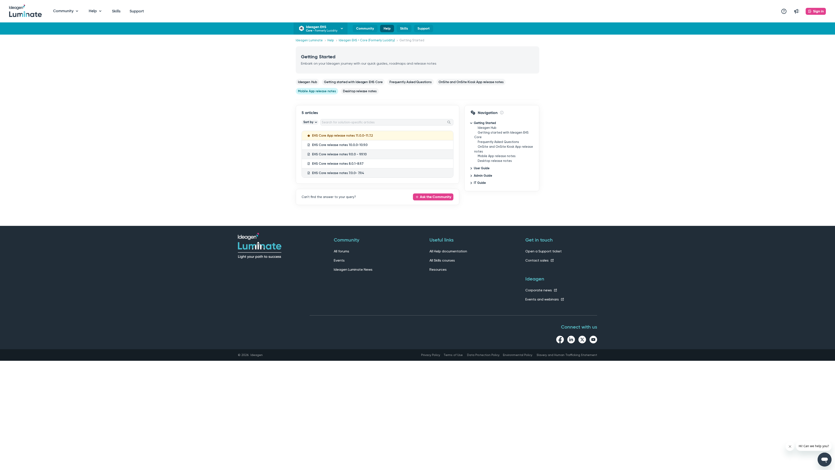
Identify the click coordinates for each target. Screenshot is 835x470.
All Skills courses (442, 260)
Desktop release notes (495, 161)
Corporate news (539, 290)
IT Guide (480, 183)
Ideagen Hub (487, 128)
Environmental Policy (517, 355)
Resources (438, 269)
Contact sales (537, 260)
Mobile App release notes (497, 156)
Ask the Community (435, 197)
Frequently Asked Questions (498, 142)
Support (137, 11)
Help (387, 29)
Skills (116, 11)
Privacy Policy (430, 355)
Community (365, 29)
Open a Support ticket (543, 251)
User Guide (481, 168)
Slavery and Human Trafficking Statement (567, 355)
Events (339, 260)
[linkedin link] (571, 340)
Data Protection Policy (483, 355)
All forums (341, 251)
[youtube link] (593, 340)
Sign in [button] (818, 11)
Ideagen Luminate (309, 40)
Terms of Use (453, 355)
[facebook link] (560, 340)
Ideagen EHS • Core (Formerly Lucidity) (367, 40)
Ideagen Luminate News (353, 269)
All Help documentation (448, 251)
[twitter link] (582, 340)
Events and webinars (542, 299)
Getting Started (485, 123)
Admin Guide (483, 176)
